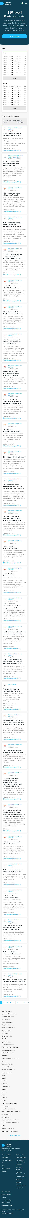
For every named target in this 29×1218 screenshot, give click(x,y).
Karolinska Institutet (7, 1114)
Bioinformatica (6, 1030)
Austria (4, 1095)
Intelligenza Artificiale (8, 1016)
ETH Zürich (5, 1117)
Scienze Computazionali (8, 1027)
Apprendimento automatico (9, 1014)
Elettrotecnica (6, 1019)
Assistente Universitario (8, 1050)
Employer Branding (6, 1200)
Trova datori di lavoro (7, 1160)
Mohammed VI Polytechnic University (15, 128)
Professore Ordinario (8, 1053)
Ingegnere (5, 1061)
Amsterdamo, (11, 158)
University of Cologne (8, 1128)
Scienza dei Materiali (7, 1022)
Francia (4, 1100)
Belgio (4, 1075)
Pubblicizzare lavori (6, 1194)
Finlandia (4, 1097)
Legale (3, 1213)
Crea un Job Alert (15, 36)
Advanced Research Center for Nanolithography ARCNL (15, 156)
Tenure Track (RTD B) (7, 1064)
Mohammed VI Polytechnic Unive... (11, 1111)
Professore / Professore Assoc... (10, 1058)
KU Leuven (5, 1106)
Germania (5, 1089)
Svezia (13, 686)
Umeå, (10, 686)
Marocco (15, 131)
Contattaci (4, 1171)
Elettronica (5, 1033)
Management (19, 1188)
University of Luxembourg (9, 1109)
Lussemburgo (6, 1086)
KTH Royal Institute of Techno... (10, 1122)
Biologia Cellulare (7, 1036)
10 (24, 1002)
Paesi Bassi (17, 158)
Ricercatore (5, 1055)
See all (14, 78)
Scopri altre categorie (14, 1135)
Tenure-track (19, 1179)
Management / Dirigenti (8, 1069)
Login (3, 1165)
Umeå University (12, 684)
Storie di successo (6, 1202)
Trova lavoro (5, 1157)
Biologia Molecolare (7, 1025)
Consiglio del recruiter (7, 1205)
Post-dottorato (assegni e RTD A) (12, 150)
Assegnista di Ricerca (7, 1067)
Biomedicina (5, 1039)
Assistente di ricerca (21, 1185)
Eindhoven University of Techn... (10, 1120)
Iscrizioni (4, 1197)
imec (3, 1125)
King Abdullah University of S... (10, 1131)
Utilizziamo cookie (9, 1213)
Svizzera (4, 1083)
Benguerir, (10, 131)
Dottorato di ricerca (21, 1157)
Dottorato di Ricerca (8, 1044)
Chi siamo (4, 1163)
